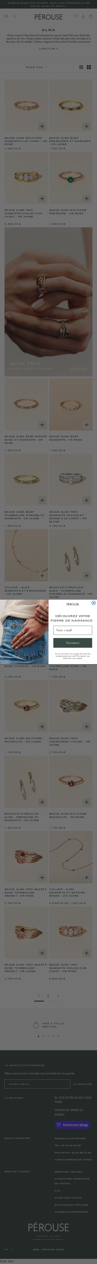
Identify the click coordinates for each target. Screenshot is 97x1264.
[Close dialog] (94, 603)
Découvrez (72, 643)
